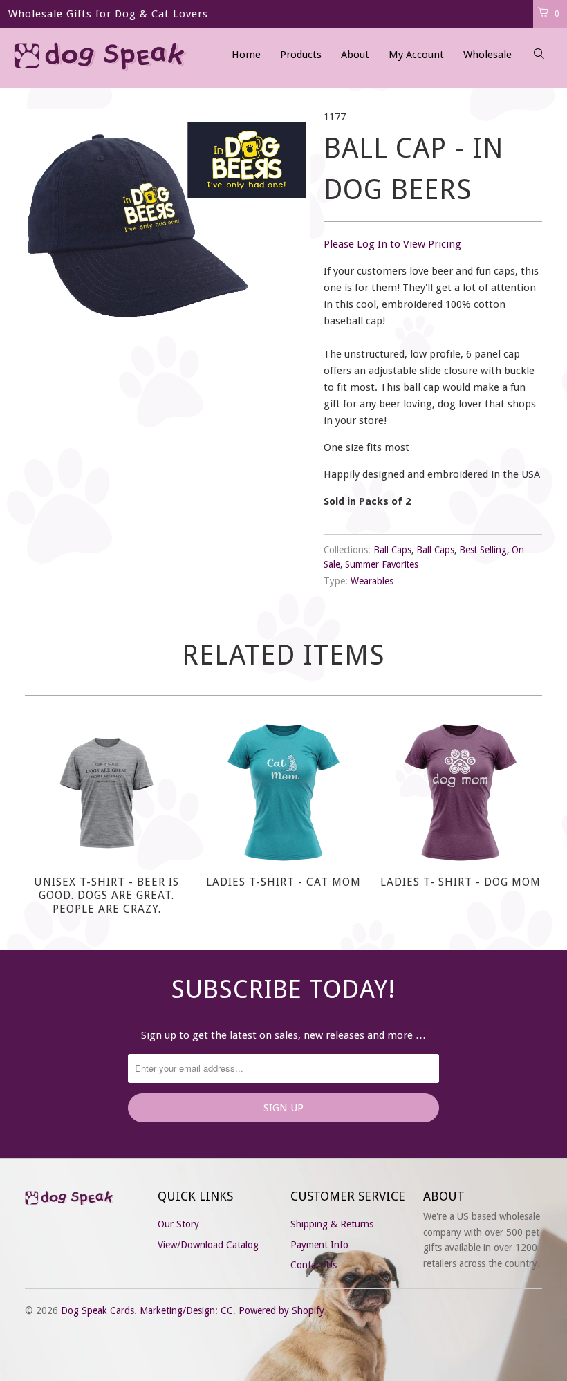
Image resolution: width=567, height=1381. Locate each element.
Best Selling (483, 549)
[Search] (539, 55)
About (355, 54)
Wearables (372, 580)
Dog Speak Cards (97, 1310)
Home (246, 54)
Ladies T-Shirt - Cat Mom (283, 792)
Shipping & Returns (331, 1224)
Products (301, 54)
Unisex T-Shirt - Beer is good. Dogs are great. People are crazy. (106, 792)
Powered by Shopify (281, 1310)
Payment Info (319, 1244)
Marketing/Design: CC (186, 1310)
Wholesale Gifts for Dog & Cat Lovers (108, 14)
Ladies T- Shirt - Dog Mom (460, 792)
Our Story (178, 1224)
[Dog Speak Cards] (52, 58)
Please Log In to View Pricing (392, 244)
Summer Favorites (381, 564)
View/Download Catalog (208, 1244)
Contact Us (313, 1264)
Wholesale (487, 54)
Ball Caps (392, 549)
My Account (416, 54)
